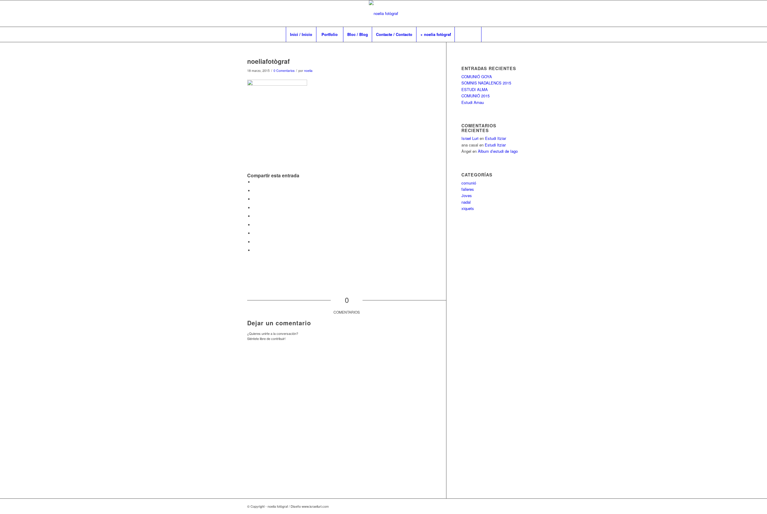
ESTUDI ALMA (474, 89)
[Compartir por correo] (254, 250)
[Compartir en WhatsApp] (254, 199)
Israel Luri (469, 138)
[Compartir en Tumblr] (254, 225)
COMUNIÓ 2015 (475, 96)
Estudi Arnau (472, 102)
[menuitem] (301, 34)
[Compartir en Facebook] (254, 182)
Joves (466, 195)
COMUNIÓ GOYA (476, 76)
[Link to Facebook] (488, 13)
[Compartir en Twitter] (254, 190)
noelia (308, 70)
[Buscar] (468, 34)
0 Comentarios (284, 70)
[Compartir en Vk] (254, 233)
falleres (467, 189)
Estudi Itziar (495, 138)
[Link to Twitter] (515, 13)
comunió (468, 183)
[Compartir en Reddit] (254, 242)
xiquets (467, 208)
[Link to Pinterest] (506, 13)
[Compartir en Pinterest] (254, 208)
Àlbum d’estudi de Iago (498, 151)
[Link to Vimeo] (497, 13)
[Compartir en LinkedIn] (254, 216)
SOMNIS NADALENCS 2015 (486, 83)
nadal (466, 202)
